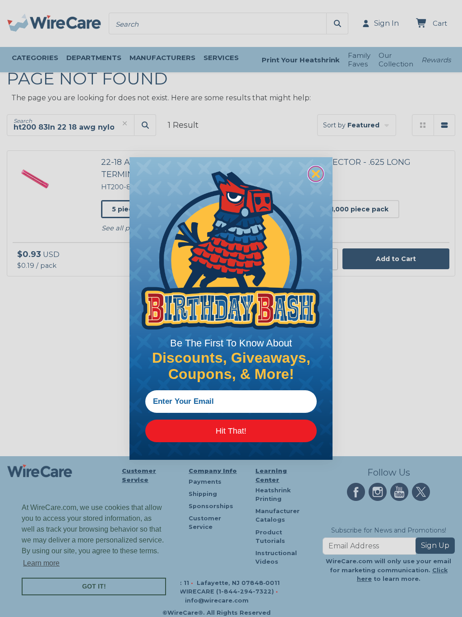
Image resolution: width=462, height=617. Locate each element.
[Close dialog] (315, 174)
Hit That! (231, 430)
